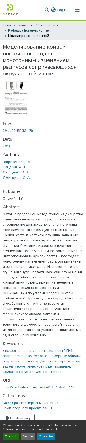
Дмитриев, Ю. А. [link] (16, 177)
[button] (10, 9)
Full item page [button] (20, 418)
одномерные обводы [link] (63, 356)
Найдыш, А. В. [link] (14, 167)
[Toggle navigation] (77, 10)
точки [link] (76, 361)
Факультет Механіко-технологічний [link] (39, 25)
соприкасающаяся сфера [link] (23, 356)
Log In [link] (62, 9)
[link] (43, 130)
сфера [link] (56, 371)
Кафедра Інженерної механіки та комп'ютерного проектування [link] (30, 30)
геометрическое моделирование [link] (42, 366)
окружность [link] (39, 371)
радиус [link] (22, 371)
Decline (28, 436)
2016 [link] (7, 146)
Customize (46, 436)
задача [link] (8, 366)
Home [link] (7, 25)
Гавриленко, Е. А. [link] (17, 161)
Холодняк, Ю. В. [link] (16, 172)
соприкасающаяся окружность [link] (28, 361)
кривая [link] (9, 371)
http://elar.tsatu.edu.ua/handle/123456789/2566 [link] (41, 387)
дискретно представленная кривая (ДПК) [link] (37, 350)
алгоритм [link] (62, 361)
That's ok (11, 436)
